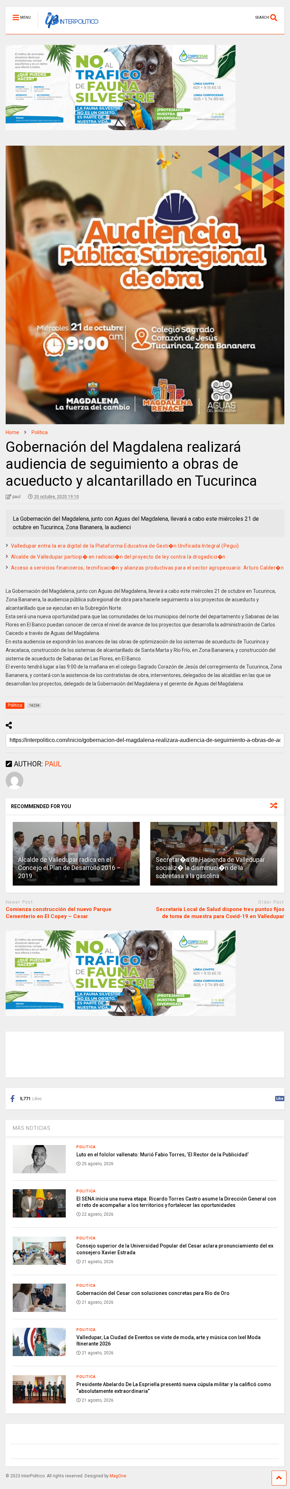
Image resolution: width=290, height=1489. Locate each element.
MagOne (118, 1475)
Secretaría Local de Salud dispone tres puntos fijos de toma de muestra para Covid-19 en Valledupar (220, 912)
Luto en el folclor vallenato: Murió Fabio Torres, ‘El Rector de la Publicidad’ (162, 1154)
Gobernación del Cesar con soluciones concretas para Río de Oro (153, 1293)
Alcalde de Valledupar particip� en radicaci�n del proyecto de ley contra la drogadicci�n (118, 557)
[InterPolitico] (68, 28)
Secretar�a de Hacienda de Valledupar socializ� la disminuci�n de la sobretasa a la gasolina (210, 868)
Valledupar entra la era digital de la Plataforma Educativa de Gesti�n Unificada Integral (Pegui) (125, 546)
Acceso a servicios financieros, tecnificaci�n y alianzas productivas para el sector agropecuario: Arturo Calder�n (147, 568)
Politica (86, 1147)
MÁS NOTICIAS (32, 1128)
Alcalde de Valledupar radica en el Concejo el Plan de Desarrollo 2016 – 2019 (69, 868)
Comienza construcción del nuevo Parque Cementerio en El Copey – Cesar (58, 912)
